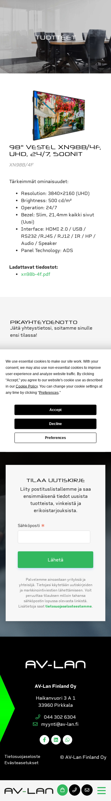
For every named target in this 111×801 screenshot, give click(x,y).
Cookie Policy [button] (27, 386)
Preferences (55, 438)
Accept (55, 410)
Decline (55, 424)
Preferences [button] (49, 392)
